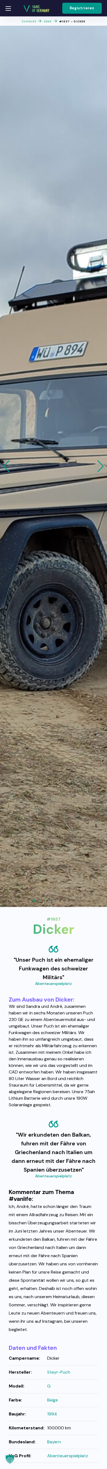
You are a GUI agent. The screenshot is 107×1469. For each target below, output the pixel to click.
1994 (52, 1414)
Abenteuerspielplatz (53, 983)
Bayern (54, 1442)
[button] (82, 8)
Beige (52, 1400)
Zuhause (29, 21)
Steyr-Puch (58, 1372)
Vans (48, 21)
